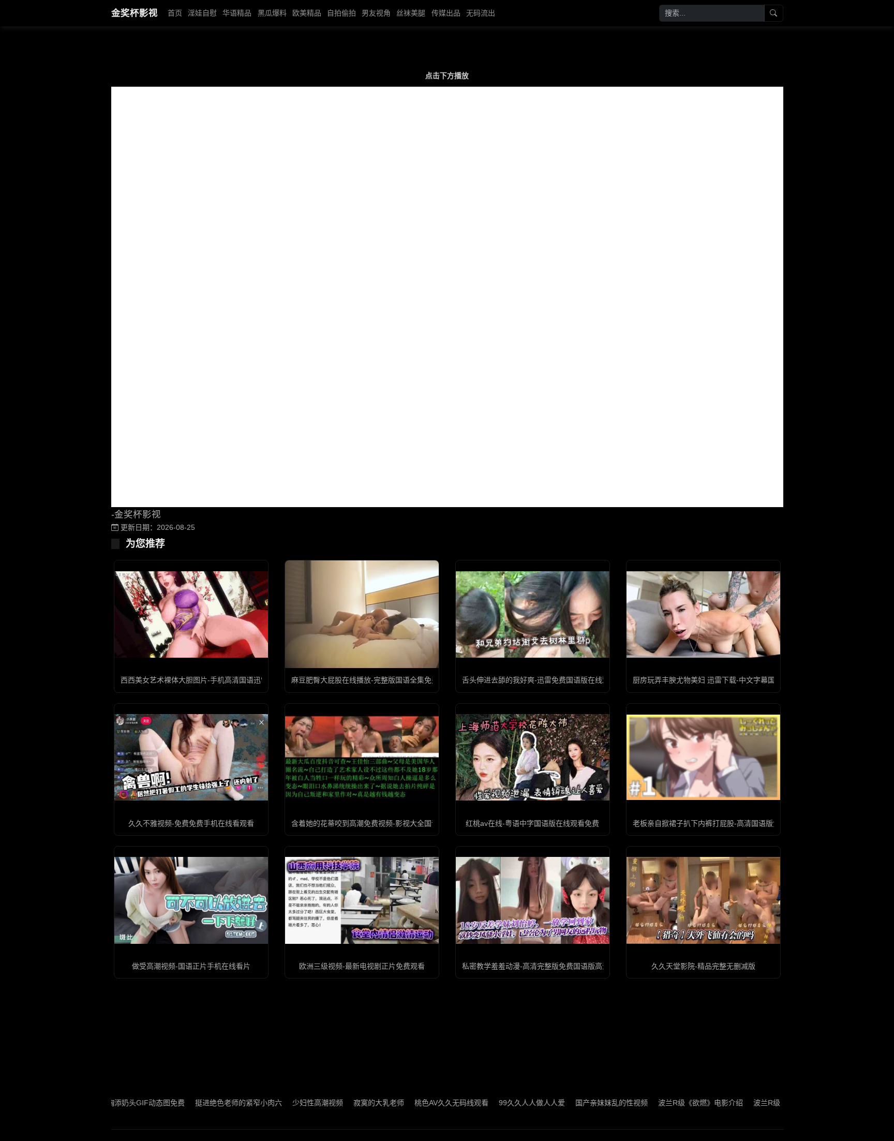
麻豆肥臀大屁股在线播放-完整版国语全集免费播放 (372, 680)
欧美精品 (306, 13)
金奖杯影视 (134, 13)
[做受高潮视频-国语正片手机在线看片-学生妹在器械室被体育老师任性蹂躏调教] (191, 900)
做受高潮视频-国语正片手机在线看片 (191, 966)
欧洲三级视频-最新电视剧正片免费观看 (362, 966)
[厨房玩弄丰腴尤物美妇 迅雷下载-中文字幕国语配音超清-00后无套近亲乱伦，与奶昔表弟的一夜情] (703, 614)
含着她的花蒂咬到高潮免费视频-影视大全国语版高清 (375, 823)
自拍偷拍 (341, 13)
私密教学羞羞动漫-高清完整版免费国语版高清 (535, 966)
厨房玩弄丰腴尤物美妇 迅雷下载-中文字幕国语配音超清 (722, 680)
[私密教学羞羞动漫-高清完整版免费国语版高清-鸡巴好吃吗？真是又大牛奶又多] (532, 900)
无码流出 (480, 13)
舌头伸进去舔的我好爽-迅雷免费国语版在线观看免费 (546, 680)
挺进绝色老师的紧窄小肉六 (202, 1103)
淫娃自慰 (202, 13)
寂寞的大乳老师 (342, 1103)
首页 (175, 13)
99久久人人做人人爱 (496, 1103)
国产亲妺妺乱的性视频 (575, 1103)
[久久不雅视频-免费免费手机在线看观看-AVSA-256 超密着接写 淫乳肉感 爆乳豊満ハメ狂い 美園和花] (191, 757)
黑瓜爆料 (272, 13)
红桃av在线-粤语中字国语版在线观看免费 (532, 823)
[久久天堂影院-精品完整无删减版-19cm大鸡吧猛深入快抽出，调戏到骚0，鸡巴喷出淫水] (703, 900)
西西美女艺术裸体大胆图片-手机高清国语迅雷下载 (201, 680)
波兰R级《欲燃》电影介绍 (664, 1103)
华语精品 (236, 13)
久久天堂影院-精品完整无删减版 (703, 966)
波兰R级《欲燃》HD (750, 1103)
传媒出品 (445, 13)
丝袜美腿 (410, 13)
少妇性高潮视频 (281, 1103)
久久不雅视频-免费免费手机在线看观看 (191, 823)
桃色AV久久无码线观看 (415, 1103)
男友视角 (376, 13)
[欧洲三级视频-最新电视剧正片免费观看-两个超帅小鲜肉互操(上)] (362, 900)
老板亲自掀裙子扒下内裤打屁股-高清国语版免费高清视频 (724, 823)
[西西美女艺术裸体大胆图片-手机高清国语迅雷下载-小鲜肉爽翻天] (191, 614)
